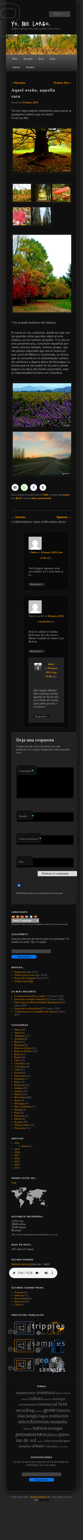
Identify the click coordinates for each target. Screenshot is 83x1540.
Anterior (18, 517)
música (27, 1428)
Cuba (17, 1069)
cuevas (24, 1399)
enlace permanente (41, 498)
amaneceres (26, 1392)
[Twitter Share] (43, 487)
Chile (45, 494)
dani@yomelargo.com (40, 1497)
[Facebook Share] (33, 487)
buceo (58, 1393)
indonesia (19, 1295)
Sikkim (18, 1118)
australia (19, 1292)
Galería (16, 67)
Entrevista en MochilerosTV (29, 1008)
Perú (16, 1112)
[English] (27, 916)
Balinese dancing (20, 1264)
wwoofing (62, 1446)
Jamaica (18, 1091)
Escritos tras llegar (23, 981)
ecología (59, 1399)
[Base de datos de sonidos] (38, 1351)
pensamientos (30, 1434)
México (18, 1094)
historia (63, 1410)
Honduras (19, 1078)
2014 (17, 1164)
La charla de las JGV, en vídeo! (30, 996)
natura (66, 494)
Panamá (18, 1109)
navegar (55, 1428)
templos (25, 1446)
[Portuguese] (36, 916)
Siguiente (63, 517)
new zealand (21, 1298)
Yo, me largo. (30, 24)
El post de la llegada (25, 978)
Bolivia (18, 1054)
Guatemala (19, 1075)
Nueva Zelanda (22, 1106)
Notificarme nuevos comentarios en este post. (39, 893)
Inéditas (18, 1088)
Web (21, 861)
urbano (38, 1445)
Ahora (17, 1029)
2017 (17, 1155)
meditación (59, 1415)
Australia (19, 1038)
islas (21, 1415)
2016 (17, 1158)
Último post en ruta (24, 975)
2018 (17, 1152)
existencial (47, 1404)
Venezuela (19, 1128)
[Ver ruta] (41, 1197)
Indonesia (19, 1085)
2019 (17, 1149)
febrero (25, 1146)
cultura (36, 1398)
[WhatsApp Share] (24, 487)
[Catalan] (22, 916)
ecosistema (27, 1404)
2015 (17, 1161)
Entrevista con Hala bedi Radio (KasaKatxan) (38, 1002)
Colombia (19, 1063)
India (17, 1081)
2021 (17, 1143)
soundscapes (60, 1441)
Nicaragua (19, 1103)
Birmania (19, 1045)
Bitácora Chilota (23, 1048)
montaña (58, 1421)
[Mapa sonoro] (38, 1372)
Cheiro (33, 552)
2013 (17, 1167)
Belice (17, 1041)
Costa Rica (20, 1066)
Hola (14, 58)
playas (52, 1434)
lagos (43, 1416)
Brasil (17, 1057)
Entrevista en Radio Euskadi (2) (30, 999)
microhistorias (33, 1421)
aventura (45, 1392)
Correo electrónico (29, 838)
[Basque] (18, 916)
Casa (13, 1182)
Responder (36, 584)
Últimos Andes (22, 1125)
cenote (66, 1393)
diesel (18, 498)
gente (49, 1410)
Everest (18, 1072)
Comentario (26, 771)
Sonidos (18, 1121)
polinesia (19, 1301)
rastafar (40, 1441)
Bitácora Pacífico (23, 1051)
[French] (31, 916)
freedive (39, 1411)
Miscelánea (20, 1097)
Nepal (17, 1100)
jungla (32, 1415)
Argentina (19, 1035)
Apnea (17, 1032)
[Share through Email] (15, 487)
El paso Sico (61, 82)
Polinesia (19, 1115)
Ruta (41, 58)
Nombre (25, 816)
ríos (47, 1440)
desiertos (48, 1399)
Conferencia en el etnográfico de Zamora (35, 1011)
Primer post (20, 971)
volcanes (51, 1446)
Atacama (19, 82)
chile (17, 1304)
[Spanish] (13, 916)
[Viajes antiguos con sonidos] (38, 1334)
